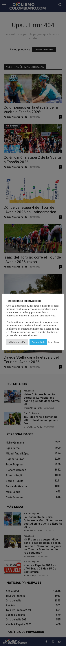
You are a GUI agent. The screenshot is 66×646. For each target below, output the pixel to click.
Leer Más (53, 342)
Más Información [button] (17, 342)
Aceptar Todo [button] (38, 342)
